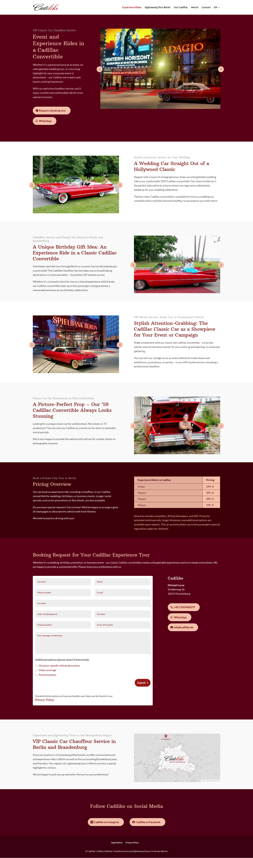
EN (215, 7)
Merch (194, 7)
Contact (206, 7)
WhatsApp (45, 121)
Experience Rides (131, 7)
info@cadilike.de (183, 627)
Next (221, 69)
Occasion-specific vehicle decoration (59, 665)
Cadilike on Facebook (148, 822)
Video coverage (47, 670)
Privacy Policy (44, 700)
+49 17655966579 (184, 607)
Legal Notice (116, 842)
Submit (141, 682)
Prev (99, 69)
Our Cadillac (181, 7)
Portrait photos (47, 674)
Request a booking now (52, 110)
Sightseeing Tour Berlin (158, 7)
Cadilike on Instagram (106, 822)
